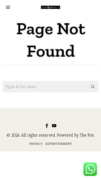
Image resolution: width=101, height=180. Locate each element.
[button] (93, 86)
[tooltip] (47, 126)
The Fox (87, 135)
